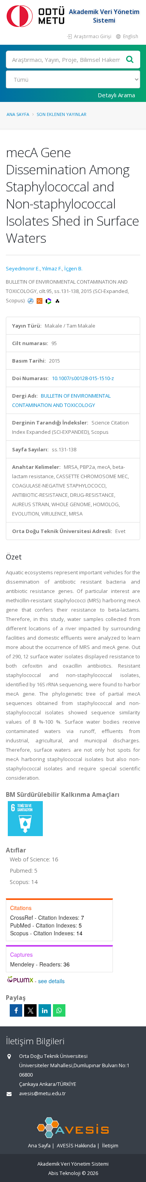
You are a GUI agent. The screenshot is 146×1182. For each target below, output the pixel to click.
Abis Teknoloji (64, 1173)
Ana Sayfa (18, 114)
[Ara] (130, 59)
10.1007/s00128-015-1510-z (83, 378)
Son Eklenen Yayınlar (61, 114)
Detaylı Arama (116, 95)
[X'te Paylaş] (30, 1010)
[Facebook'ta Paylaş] (16, 1010)
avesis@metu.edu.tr (42, 1093)
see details (51, 981)
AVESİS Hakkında (76, 1145)
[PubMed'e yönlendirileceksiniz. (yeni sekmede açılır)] (31, 300)
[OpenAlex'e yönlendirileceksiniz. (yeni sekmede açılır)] (57, 300)
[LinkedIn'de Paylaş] (45, 1010)
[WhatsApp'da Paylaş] (59, 1010)
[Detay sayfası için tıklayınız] (25, 818)
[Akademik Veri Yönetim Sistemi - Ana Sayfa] (37, 16)
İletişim (110, 1145)
